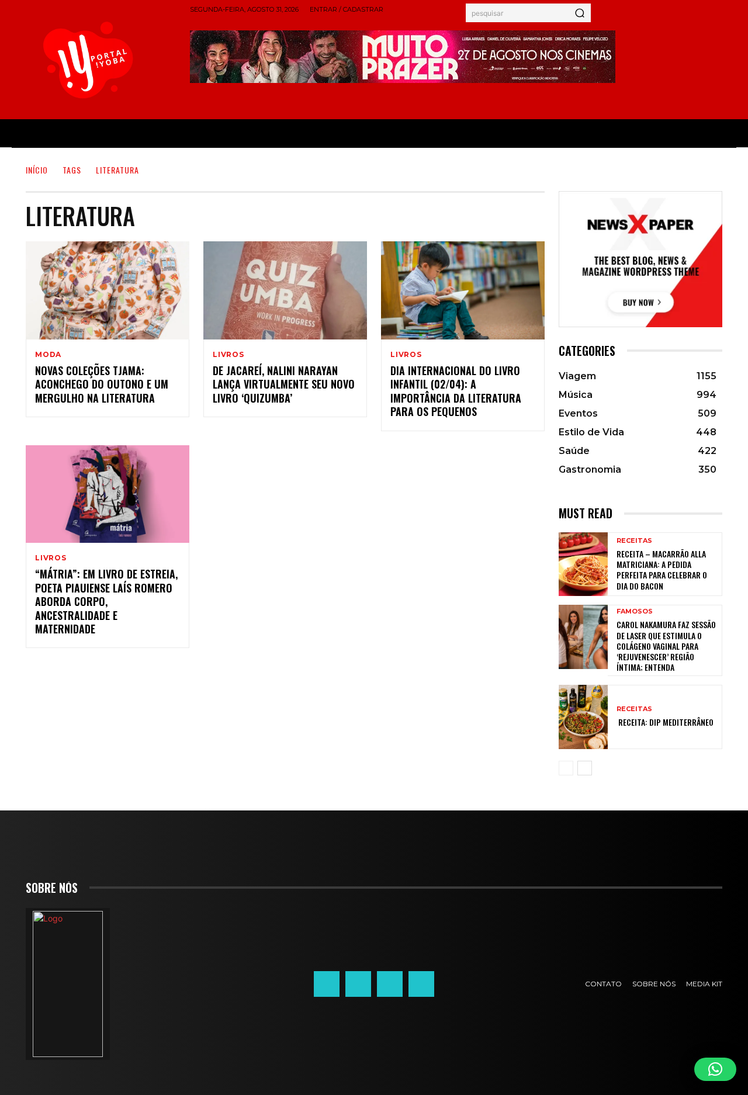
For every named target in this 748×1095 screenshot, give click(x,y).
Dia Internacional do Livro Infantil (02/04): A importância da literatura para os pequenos (455, 391)
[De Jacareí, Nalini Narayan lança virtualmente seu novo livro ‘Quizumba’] (285, 290)
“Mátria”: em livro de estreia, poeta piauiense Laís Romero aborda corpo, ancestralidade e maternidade (106, 601)
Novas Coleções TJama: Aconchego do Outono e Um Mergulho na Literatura (101, 384)
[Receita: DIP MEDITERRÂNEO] (583, 717)
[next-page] (584, 768)
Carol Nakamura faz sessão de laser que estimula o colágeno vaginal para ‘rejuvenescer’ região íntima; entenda (666, 645)
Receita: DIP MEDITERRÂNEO (665, 722)
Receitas (634, 541)
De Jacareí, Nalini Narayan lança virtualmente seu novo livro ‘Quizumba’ (284, 384)
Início (37, 170)
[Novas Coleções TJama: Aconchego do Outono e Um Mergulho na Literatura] (107, 290)
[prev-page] (566, 768)
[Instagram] (358, 984)
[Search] (580, 13)
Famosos (635, 611)
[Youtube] (421, 984)
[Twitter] (390, 984)
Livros (228, 354)
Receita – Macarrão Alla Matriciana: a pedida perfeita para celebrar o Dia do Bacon (662, 570)
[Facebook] (327, 984)
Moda (48, 354)
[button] (715, 1069)
